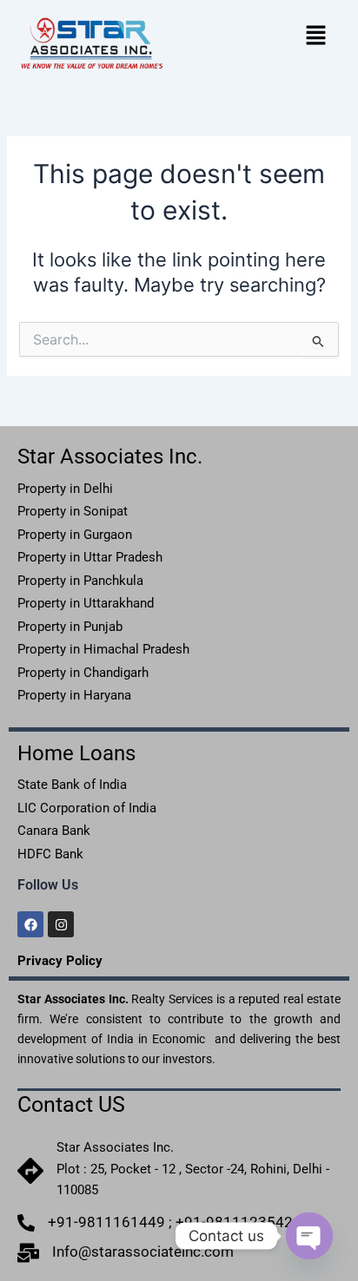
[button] (316, 35)
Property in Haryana (74, 695)
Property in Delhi (66, 488)
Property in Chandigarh (83, 672)
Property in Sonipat (72, 511)
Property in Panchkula (80, 580)
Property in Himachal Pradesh (103, 649)
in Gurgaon (99, 534)
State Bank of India (72, 784)
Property (41, 534)
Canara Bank (53, 830)
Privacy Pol (51, 961)
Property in (89, 557)
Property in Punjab (70, 626)
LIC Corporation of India (86, 808)
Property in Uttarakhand (85, 603)
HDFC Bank (50, 854)
